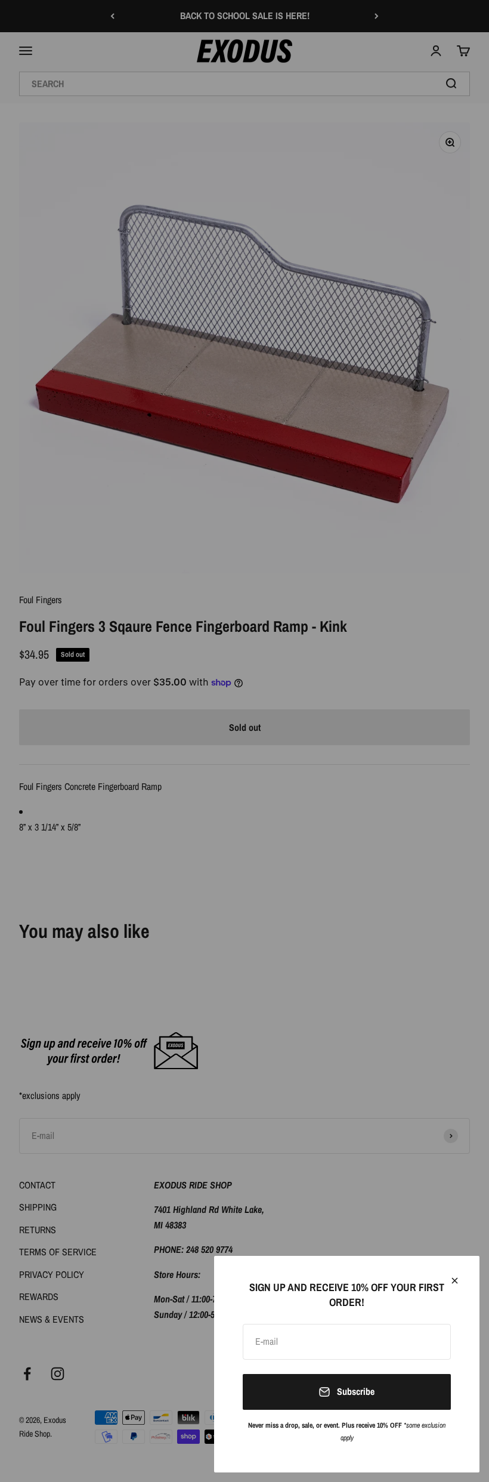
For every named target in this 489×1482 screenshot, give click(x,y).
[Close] (454, 1280)
